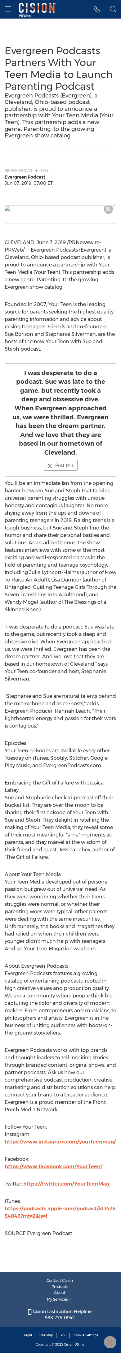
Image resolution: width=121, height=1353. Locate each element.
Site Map (46, 1335)
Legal (28, 1335)
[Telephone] (97, 9)
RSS (63, 1335)
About (59, 1292)
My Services (58, 1299)
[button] (60, 208)
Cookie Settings (86, 1335)
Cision (69, 1344)
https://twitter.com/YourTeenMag (66, 1184)
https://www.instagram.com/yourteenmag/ (60, 1142)
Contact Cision (60, 1280)
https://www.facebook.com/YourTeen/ (53, 1166)
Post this (64, 465)
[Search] (113, 9)
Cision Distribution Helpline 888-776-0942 (62, 1315)
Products (60, 1286)
